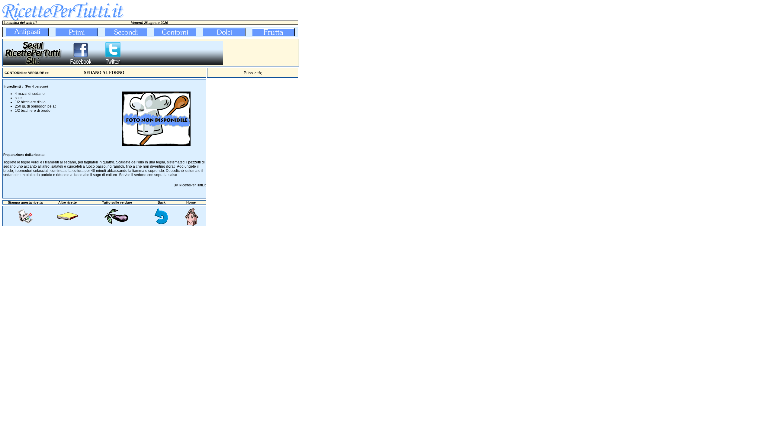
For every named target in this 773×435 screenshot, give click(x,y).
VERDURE (36, 73)
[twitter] (113, 63)
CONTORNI (14, 73)
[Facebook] (80, 63)
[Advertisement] (261, 52)
